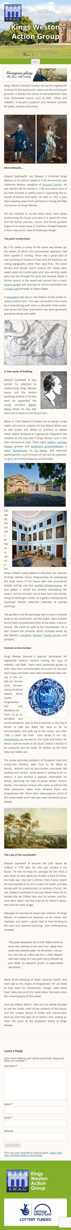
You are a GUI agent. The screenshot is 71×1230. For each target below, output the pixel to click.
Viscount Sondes (52, 184)
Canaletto (25, 635)
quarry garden (12, 284)
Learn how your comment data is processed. (33, 1154)
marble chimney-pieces (48, 585)
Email (8, 1117)
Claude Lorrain (52, 635)
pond (7, 450)
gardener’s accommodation (47, 446)
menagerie (13, 297)
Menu (35, 61)
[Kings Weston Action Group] (13, 20)
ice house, (40, 450)
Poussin (37, 635)
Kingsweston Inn (14, 739)
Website (8, 1131)
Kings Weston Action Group (35, 31)
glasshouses (20, 450)
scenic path (13, 288)
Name (8, 1104)
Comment (10, 1066)
